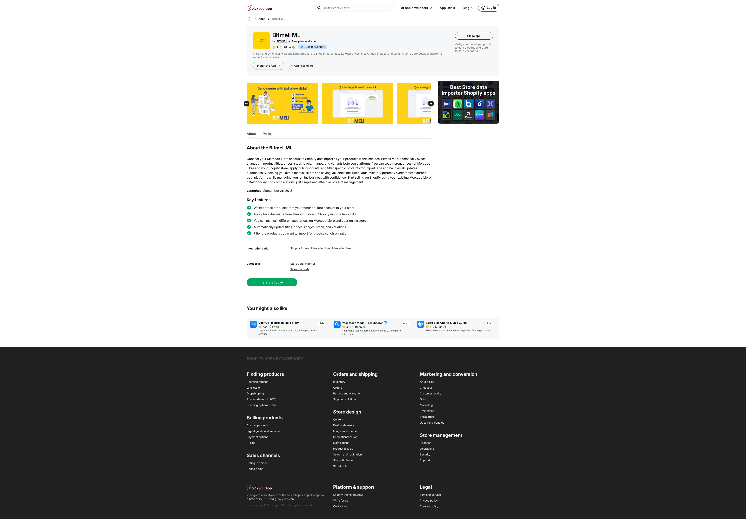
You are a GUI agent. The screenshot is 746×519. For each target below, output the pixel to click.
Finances (425, 442)
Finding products (265, 374)
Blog (466, 8)
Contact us (340, 506)
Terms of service (430, 494)
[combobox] (354, 7)
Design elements (343, 425)
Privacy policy (429, 500)
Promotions (427, 411)
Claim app (474, 36)
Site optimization (343, 460)
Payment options (257, 437)
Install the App (266, 65)
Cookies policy (429, 506)
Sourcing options (257, 381)
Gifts (423, 399)
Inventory (339, 381)
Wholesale (253, 387)
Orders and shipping (355, 374)
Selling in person (257, 463)
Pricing (268, 133)
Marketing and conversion (448, 374)
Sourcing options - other (262, 405)
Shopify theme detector (348, 494)
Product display (343, 448)
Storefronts (340, 466)
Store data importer (302, 263)
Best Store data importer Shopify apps (468, 90)
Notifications (341, 442)
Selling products (265, 417)
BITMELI (281, 41)
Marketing (426, 405)
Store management (441, 435)
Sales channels (299, 269)
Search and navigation (347, 454)
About (251, 133)
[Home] (252, 19)
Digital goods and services (263, 431)
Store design (347, 412)
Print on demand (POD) (261, 399)
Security (425, 454)
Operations (427, 448)
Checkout (426, 387)
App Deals (447, 8)
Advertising (427, 381)
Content (338, 419)
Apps (261, 18)
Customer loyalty (430, 393)
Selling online (255, 468)
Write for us (340, 500)
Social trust (427, 416)
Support (425, 460)
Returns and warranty (347, 393)
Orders (337, 387)
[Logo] (259, 7)
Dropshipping (255, 393)
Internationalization (345, 437)
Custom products (258, 425)
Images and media (345, 431)
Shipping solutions (344, 399)
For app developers (413, 8)
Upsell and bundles (432, 422)
